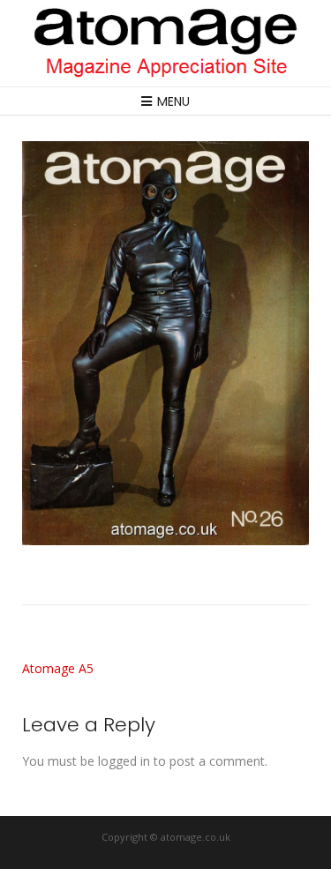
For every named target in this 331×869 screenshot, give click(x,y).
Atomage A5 (58, 668)
